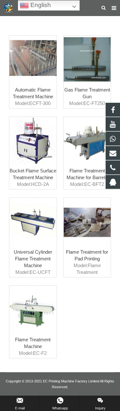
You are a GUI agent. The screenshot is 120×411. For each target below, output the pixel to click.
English (40, 5)
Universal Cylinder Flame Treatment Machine (33, 258)
